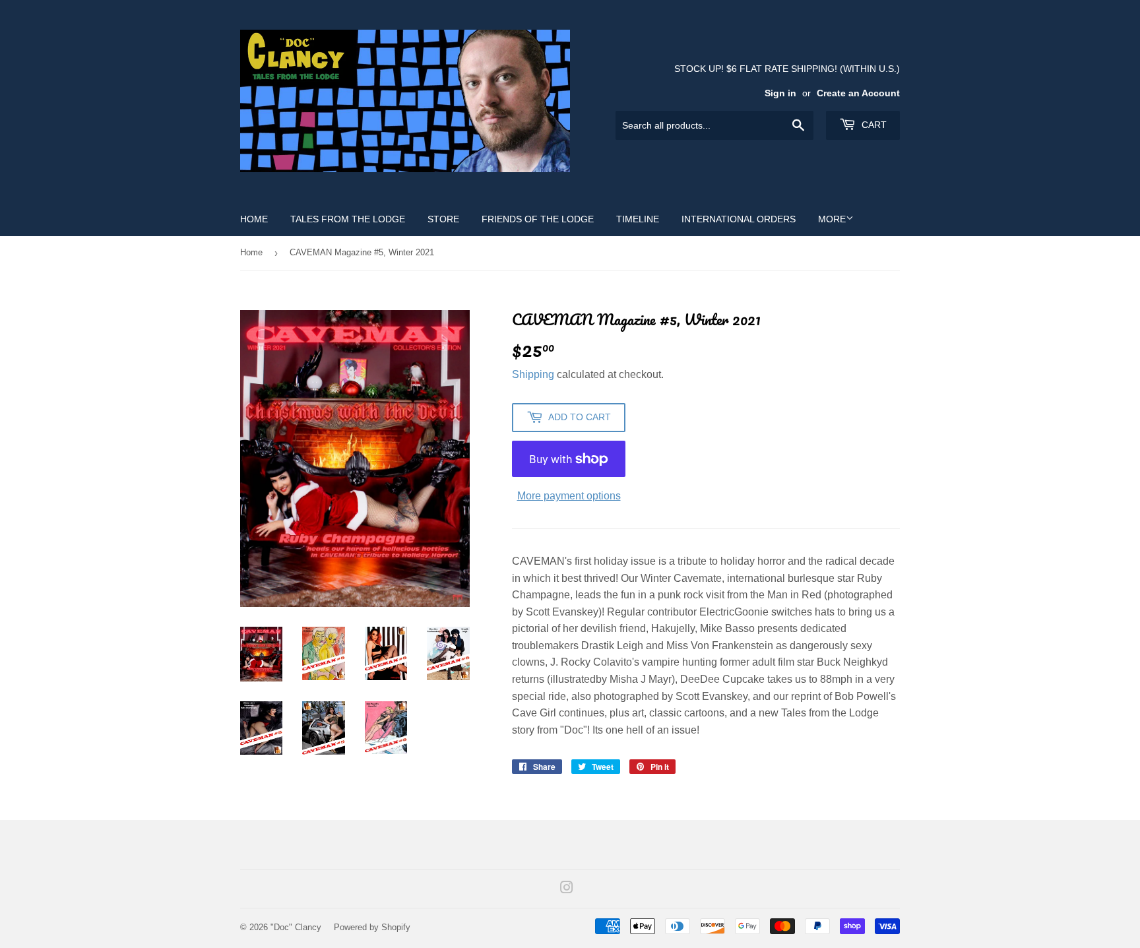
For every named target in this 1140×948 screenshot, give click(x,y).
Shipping (533, 374)
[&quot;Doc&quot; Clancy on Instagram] (566, 889)
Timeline (637, 219)
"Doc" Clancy (295, 927)
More (832, 219)
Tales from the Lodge (347, 219)
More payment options (569, 495)
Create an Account (858, 93)
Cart (873, 124)
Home (254, 219)
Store (443, 219)
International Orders (738, 219)
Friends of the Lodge (538, 219)
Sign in (780, 93)
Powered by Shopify (372, 927)
